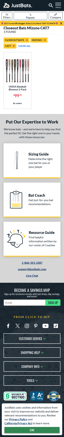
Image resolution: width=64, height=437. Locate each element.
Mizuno (37, 40)
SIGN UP (53, 302)
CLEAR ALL (24, 45)
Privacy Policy (18, 419)
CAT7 (8, 45)
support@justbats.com (32, 269)
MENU (59, 6)
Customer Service (30, 338)
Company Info (30, 366)
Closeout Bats (14, 40)
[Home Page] (18, 5)
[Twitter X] (17, 326)
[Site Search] (50, 5)
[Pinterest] (35, 326)
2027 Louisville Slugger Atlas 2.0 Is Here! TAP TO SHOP (30, 23)
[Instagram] (27, 326)
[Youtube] (45, 326)
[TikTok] (56, 326)
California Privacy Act (18, 423)
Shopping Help (30, 352)
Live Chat (32, 275)
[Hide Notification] (61, 23)
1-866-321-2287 (32, 262)
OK (32, 430)
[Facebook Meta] (8, 326)
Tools (30, 380)
